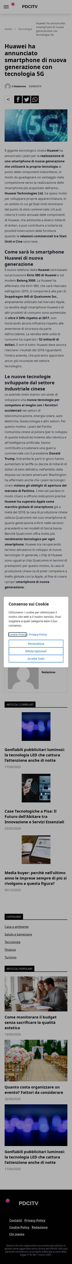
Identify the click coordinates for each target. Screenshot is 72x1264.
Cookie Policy (17, 634)
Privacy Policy (38, 634)
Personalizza (36, 643)
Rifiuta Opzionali (36, 651)
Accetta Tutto (36, 658)
